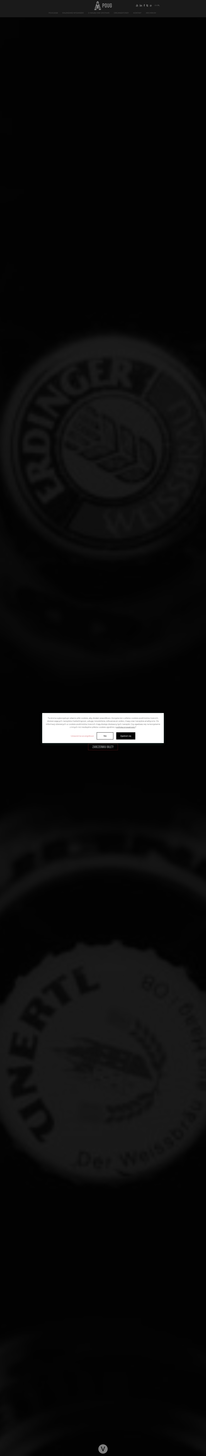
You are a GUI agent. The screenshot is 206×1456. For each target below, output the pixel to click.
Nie (105, 735)
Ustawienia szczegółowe (82, 736)
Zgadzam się (125, 735)
